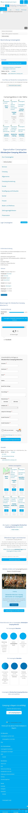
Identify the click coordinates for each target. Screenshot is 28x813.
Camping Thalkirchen (14, 504)
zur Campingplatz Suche (1, 6)
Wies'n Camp (6, 106)
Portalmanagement (5, 779)
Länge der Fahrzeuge (6, 411)
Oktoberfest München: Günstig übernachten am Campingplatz (14, 595)
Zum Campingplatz (8, 157)
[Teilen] (23, 811)
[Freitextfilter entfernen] (21, 2)
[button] (14, 20)
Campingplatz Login (6, 800)
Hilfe (2, 754)
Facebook (3, 786)
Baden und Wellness (8, 205)
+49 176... (7, 71)
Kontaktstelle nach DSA (6, 771)
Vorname (3, 363)
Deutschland (6, 280)
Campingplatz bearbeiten (6, 749)
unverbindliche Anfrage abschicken (11, 439)
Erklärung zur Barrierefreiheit (7, 774)
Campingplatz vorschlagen (7, 751)
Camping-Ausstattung (8, 181)
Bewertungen (24, 9)
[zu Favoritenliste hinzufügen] (2, 12)
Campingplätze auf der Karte (7, 736)
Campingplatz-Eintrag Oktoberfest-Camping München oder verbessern (5, 677)
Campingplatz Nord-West (21, 110)
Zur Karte (4, 454)
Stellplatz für (4, 405)
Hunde (4, 186)
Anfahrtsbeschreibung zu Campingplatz (12, 67)
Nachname (4, 369)
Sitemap (3, 776)
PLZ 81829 (9, 273)
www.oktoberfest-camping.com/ (15, 73)
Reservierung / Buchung (14, 63)
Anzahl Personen (5, 417)
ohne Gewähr (19, 527)
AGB (2, 766)
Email (2, 374)
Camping (4, 171)
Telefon (3, 380)
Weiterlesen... (14, 604)
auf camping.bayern (15, 712)
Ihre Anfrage (4, 392)
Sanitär (4, 196)
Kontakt (4, 757)
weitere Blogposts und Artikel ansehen (14, 610)
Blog (2, 742)
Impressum (3, 763)
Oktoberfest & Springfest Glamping (14, 135)
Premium (25, 98)
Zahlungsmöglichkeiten (9, 210)
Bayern (8, 278)
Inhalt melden (15, 529)
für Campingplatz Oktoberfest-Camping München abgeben (4, 646)
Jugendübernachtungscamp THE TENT (22, 135)
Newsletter (3, 791)
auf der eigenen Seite (14, 674)
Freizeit (4, 201)
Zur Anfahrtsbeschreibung (8, 456)
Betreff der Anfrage (5, 386)
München (6, 275)
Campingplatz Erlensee (14, 113)
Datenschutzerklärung (7, 435)
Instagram (3, 788)
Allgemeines (5, 176)
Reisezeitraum (4, 399)
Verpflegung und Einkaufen (10, 191)
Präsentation (6, 215)
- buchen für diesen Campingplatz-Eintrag (23, 675)
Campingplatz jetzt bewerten (15, 319)
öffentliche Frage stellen (14, 559)
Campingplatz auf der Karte (9, 69)
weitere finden (13, 643)
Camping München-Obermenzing (6, 135)
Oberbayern (8, 286)
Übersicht (3, 9)
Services (4, 167)
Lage (10, 9)
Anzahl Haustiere (5, 423)
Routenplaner (24, 222)
